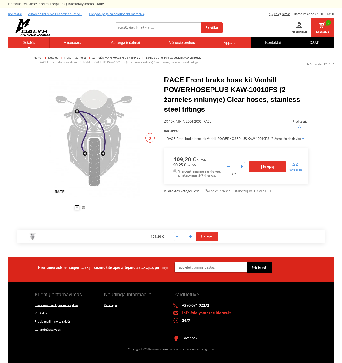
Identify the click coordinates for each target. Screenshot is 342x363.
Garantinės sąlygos (48, 329)
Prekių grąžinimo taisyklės (52, 321)
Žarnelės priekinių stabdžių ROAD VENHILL (173, 58)
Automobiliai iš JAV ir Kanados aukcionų (55, 14)
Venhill (303, 126)
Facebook (189, 338)
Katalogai (110, 305)
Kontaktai (15, 14)
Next (150, 138)
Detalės (53, 58)
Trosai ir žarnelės (75, 58)
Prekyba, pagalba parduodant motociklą (117, 14)
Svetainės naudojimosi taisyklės (56, 305)
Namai (38, 58)
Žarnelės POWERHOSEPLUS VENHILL (116, 58)
